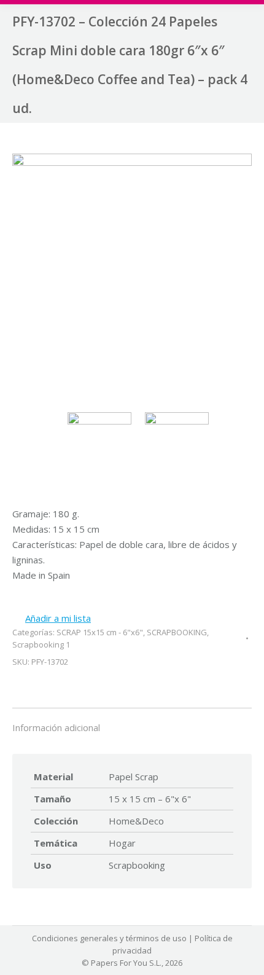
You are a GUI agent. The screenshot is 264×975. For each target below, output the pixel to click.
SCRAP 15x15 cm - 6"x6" (99, 632)
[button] (51, 618)
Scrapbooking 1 (41, 644)
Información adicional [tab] (56, 727)
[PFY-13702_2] (180, 444)
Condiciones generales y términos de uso (109, 938)
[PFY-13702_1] (132, 275)
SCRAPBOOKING (177, 632)
